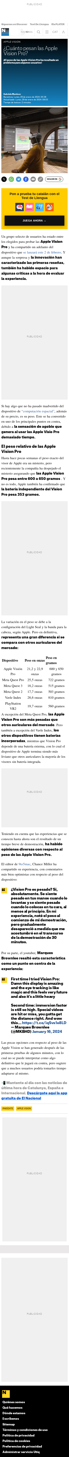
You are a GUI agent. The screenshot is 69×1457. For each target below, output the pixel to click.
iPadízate (7, 1109)
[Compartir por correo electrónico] (33, 179)
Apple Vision (24, 1109)
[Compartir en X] (4, 179)
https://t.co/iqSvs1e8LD (44, 1023)
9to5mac (24, 864)
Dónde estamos (13, 1413)
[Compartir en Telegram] (18, 179)
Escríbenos (10, 1418)
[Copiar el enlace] (40, 179)
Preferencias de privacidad (22, 1446)
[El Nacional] (34, 1394)
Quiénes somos (13, 1402)
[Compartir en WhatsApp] (11, 179)
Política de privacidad (18, 1435)
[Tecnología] (5, 32)
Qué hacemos (12, 1407)
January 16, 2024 (47, 1032)
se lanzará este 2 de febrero (42, 252)
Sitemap (8, 1424)
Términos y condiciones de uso (25, 1430)
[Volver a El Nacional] (26, 32)
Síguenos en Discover (14, 24)
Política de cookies (16, 1441)
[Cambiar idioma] (55, 32)
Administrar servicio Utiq (21, 1452)
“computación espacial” (37, 411)
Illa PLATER (58, 24)
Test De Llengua (39, 24)
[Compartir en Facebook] (26, 179)
